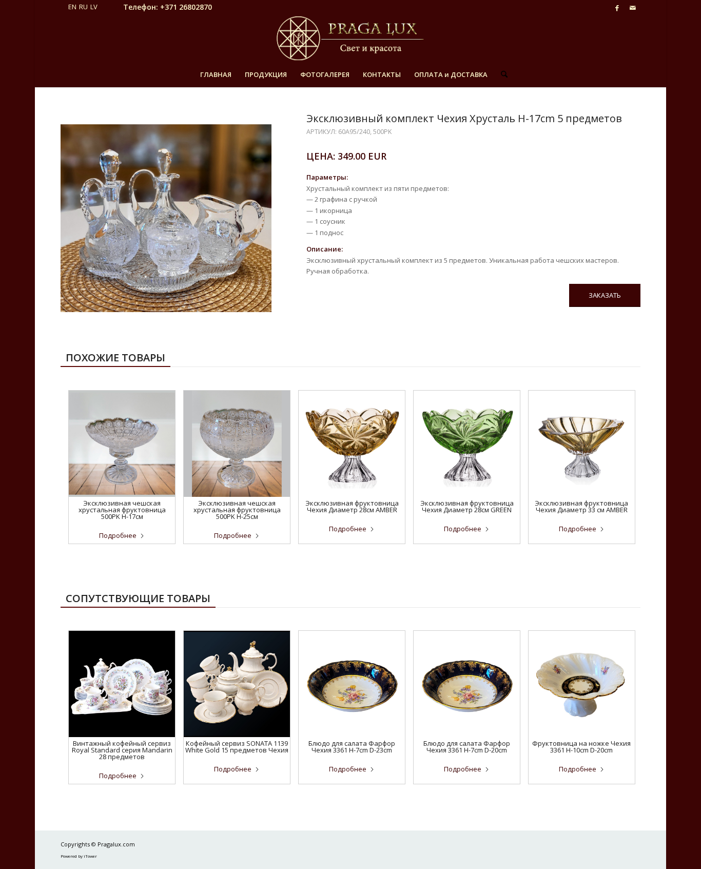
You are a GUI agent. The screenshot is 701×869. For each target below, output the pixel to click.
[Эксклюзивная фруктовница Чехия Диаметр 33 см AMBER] (582, 444)
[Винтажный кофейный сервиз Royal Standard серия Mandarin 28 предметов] (122, 684)
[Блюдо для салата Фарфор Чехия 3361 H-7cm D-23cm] (352, 684)
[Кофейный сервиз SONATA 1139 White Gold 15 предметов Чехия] (237, 684)
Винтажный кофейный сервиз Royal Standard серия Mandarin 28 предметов (122, 750)
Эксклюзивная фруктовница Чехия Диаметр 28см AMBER (352, 506)
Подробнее (118, 535)
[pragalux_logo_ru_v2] (350, 38)
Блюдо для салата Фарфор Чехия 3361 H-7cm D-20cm (466, 747)
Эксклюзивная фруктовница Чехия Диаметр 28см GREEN (467, 506)
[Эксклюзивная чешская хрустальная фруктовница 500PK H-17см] (122, 444)
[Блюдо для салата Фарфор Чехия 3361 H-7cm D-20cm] (467, 684)
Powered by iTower (79, 856)
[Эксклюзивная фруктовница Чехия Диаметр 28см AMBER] (352, 444)
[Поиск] (501, 74)
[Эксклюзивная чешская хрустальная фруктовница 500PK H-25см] (237, 444)
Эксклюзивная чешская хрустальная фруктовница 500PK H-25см (237, 509)
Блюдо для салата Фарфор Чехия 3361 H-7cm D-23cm (351, 747)
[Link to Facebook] (617, 7)
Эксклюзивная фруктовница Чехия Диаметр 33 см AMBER (581, 506)
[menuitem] (215, 74)
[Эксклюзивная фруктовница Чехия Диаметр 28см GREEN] (467, 444)
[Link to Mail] (632, 7)
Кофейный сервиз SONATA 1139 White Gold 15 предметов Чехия (236, 747)
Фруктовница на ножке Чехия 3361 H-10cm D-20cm (581, 747)
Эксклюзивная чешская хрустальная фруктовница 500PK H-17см (122, 509)
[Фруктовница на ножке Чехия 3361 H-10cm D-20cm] (582, 684)
